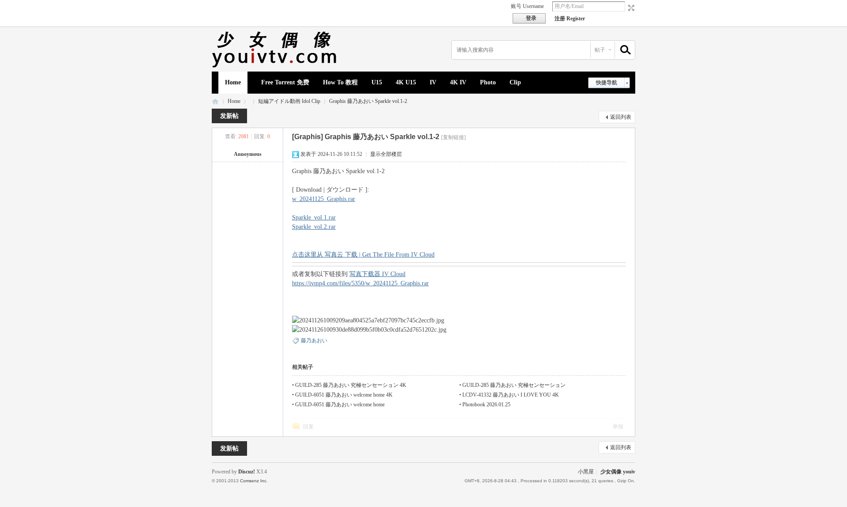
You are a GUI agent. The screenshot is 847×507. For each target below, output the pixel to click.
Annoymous (248, 154)
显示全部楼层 (386, 154)
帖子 (600, 50)
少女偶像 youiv (215, 101)
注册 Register (570, 18)
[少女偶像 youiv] (276, 66)
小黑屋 (586, 472)
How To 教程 (340, 82)
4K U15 (406, 82)
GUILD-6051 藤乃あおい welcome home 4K (344, 395)
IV (433, 82)
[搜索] (624, 50)
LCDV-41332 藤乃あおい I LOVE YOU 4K (510, 395)
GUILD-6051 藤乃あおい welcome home (340, 404)
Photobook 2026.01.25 (486, 404)
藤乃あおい (314, 340)
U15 (376, 82)
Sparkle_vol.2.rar (314, 226)
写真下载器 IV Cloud (377, 274)
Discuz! (246, 472)
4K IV (458, 82)
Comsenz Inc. (254, 480)
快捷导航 (606, 82)
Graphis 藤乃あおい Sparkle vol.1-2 (368, 101)
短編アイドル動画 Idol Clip (289, 101)
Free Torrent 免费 (285, 82)
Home (233, 82)
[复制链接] (453, 137)
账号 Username (527, 6)
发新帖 (229, 116)
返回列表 (620, 117)
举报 (618, 427)
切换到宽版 (630, 8)
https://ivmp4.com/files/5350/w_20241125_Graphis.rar (360, 283)
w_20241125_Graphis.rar (323, 199)
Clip (515, 82)
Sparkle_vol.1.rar (314, 217)
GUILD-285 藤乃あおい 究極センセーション (514, 385)
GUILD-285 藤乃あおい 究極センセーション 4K (350, 385)
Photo (488, 82)
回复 (308, 427)
